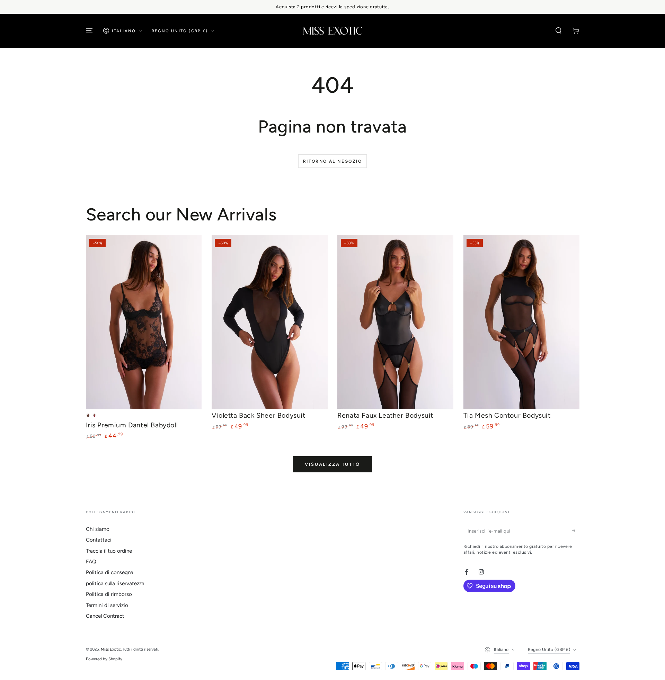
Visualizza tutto (332, 464)
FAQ (91, 562)
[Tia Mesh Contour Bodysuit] (521, 322)
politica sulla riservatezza (115, 583)
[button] (558, 31)
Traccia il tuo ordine (109, 551)
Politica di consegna (109, 572)
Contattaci (99, 540)
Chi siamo (97, 529)
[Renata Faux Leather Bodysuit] (395, 322)
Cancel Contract (105, 616)
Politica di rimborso (109, 594)
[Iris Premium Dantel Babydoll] (144, 322)
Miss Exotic (111, 649)
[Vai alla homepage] (332, 31)
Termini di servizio (107, 605)
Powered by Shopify (104, 658)
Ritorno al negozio (332, 161)
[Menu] (89, 31)
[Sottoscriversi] (575, 531)
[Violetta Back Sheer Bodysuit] (270, 322)
